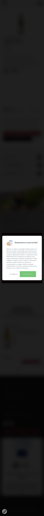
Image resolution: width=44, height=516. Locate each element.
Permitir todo (28, 274)
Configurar (14, 274)
